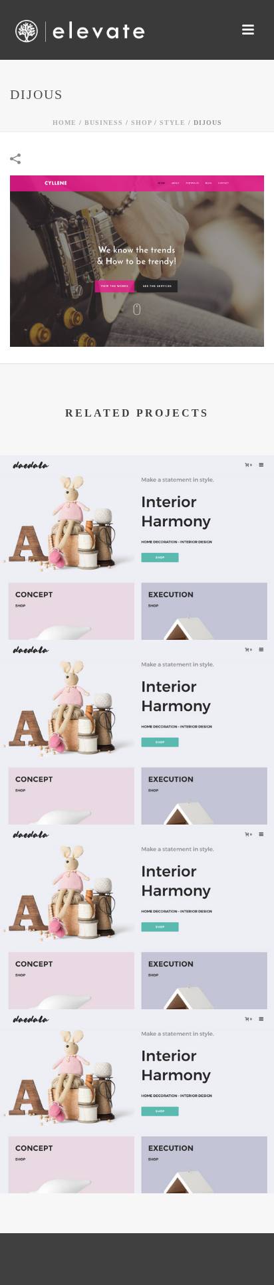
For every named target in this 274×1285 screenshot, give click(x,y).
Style (173, 122)
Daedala (137, 605)
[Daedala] (137, 508)
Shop (141, 122)
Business (103, 122)
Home (64, 122)
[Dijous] (137, 259)
